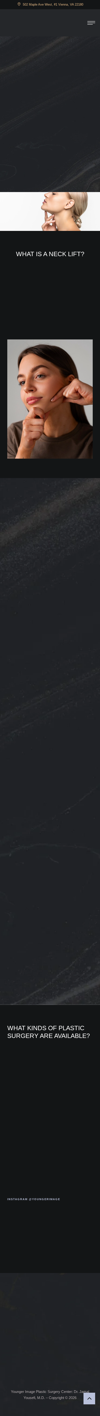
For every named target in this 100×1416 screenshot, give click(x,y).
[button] (91, 23)
